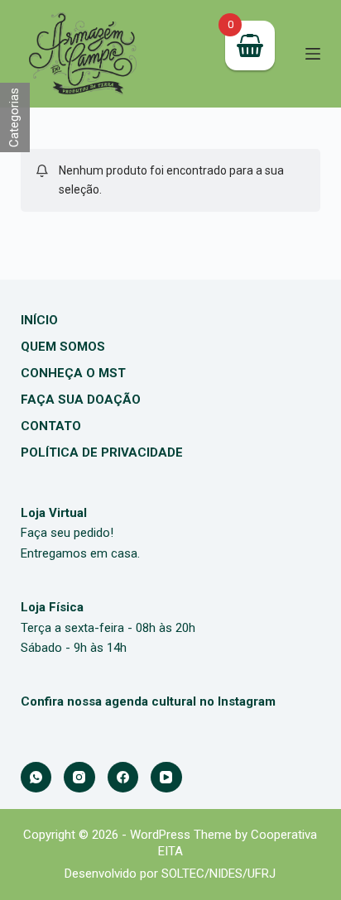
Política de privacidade (102, 452)
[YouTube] (166, 777)
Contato (51, 426)
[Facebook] (123, 777)
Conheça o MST (73, 373)
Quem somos (63, 346)
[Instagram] (79, 777)
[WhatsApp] (36, 777)
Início (39, 320)
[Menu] (312, 53)
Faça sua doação (81, 399)
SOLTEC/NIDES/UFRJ (218, 873)
